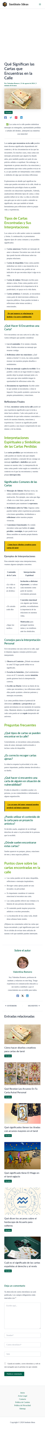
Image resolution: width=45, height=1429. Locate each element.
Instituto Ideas (18, 4)
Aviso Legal (22, 1396)
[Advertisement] (22, 32)
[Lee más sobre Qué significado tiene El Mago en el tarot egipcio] (22, 1155)
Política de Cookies (22, 1402)
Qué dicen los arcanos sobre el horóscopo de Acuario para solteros (20, 1222)
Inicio (22, 1393)
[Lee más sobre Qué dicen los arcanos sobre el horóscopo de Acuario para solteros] (22, 1201)
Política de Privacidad (22, 1405)
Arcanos (8, 112)
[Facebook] (5, 117)
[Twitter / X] (22, 996)
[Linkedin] (21, 117)
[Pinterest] (16, 117)
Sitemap (22, 1409)
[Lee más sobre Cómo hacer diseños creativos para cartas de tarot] (22, 1034)
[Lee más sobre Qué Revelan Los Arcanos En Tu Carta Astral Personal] (22, 1073)
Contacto (22, 1399)
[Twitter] (11, 117)
